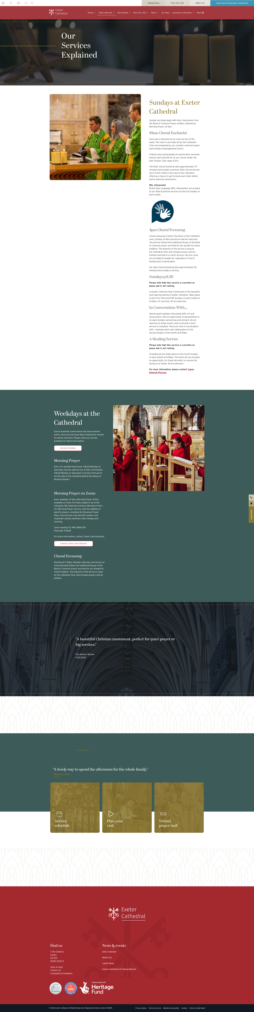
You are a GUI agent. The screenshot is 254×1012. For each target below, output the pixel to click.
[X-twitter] (11, 3)
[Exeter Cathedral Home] (58, 12)
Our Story (165, 13)
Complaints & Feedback (61, 973)
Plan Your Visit (139, 13)
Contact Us (55, 970)
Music (153, 13)
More (199, 13)
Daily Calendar (109, 951)
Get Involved (122, 13)
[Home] (3, 3)
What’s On (107, 957)
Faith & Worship (105, 13)
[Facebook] (18, 3)
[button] (32, 3)
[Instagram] (26, 3)
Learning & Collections (182, 13)
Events (90, 13)
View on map (56, 967)
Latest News (108, 963)
